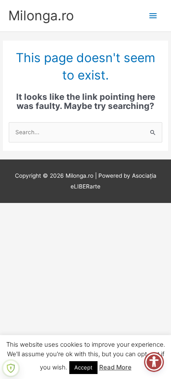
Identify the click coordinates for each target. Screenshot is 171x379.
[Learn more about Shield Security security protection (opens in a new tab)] (11, 368)
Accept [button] (83, 367)
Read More (115, 367)
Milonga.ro (41, 15)
